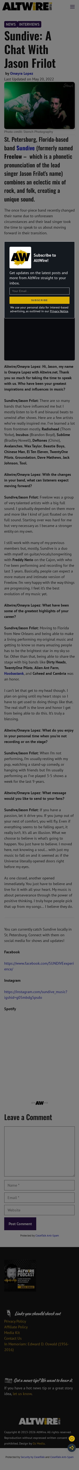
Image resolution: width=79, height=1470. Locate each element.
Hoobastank (14, 673)
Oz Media (39, 1443)
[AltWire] (27, 6)
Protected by (39, 1235)
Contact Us (13, 1338)
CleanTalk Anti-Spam (47, 1235)
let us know (22, 1393)
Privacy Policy (15, 1321)
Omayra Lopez (21, 73)
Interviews (29, 24)
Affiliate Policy (16, 1327)
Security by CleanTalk (33, 1457)
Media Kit (12, 1332)
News (11, 24)
